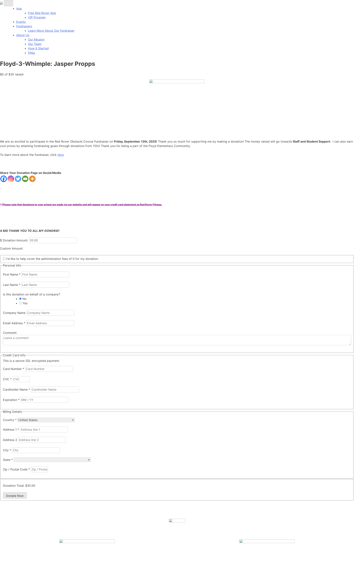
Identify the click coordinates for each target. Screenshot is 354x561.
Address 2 (10, 440)
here (61, 155)
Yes (24, 303)
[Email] (25, 179)
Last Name (11, 285)
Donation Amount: (15, 240)
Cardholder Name (16, 389)
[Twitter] (18, 179)
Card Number (13, 369)
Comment (10, 333)
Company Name (14, 313)
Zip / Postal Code (16, 469)
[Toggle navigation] (8, 3)
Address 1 (11, 429)
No (24, 299)
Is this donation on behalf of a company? (31, 294)
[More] (32, 179)
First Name (11, 274)
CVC (7, 379)
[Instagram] (11, 179)
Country (10, 420)
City (7, 450)
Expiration (11, 400)
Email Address (14, 323)
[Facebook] (3, 179)
